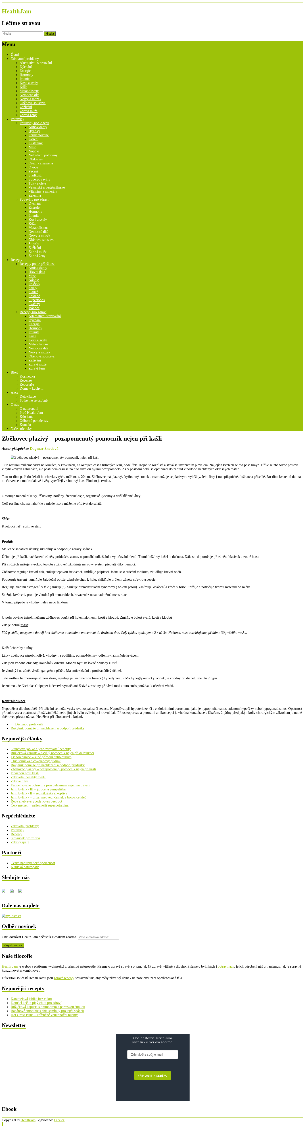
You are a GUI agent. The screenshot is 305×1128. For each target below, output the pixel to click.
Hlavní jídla (37, 272)
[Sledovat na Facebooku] (5, 892)
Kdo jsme (26, 416)
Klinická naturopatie (25, 867)
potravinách (226, 966)
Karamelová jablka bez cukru (31, 999)
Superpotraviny (39, 179)
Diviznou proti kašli (27, 724)
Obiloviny (36, 159)
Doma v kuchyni (31, 388)
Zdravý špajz (20, 842)
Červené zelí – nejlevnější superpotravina (40, 805)
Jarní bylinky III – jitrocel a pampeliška (38, 789)
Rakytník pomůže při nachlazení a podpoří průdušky (50, 728)
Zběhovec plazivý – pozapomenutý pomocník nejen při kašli (53, 769)
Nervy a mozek (30, 99)
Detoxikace (28, 396)
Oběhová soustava (33, 103)
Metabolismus (29, 91)
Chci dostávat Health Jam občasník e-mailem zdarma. (40, 937)
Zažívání (26, 107)
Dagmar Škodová (44, 448)
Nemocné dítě (29, 95)
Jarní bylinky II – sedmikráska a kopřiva (39, 793)
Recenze (26, 380)
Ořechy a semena (41, 163)
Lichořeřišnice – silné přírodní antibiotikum (41, 757)
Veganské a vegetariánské (47, 187)
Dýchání (26, 67)
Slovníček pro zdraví (25, 838)
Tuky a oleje (37, 183)
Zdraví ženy (28, 115)
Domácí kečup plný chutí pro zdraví (36, 1003)
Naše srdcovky (21, 429)
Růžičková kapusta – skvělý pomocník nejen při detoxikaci (52, 753)
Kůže (23, 87)
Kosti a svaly (29, 83)
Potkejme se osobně (34, 400)
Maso (32, 147)
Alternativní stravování (36, 63)
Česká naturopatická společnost (33, 863)
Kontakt (25, 424)
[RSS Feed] (13, 892)
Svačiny (34, 304)
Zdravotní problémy (25, 59)
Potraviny (17, 119)
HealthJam (16, 11)
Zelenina (35, 195)
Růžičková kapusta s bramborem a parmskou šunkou (48, 1007)
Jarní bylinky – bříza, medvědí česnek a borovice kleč (48, 797)
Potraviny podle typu (34, 123)
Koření (33, 139)
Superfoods (37, 300)
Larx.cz (59, 1120)
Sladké (33, 292)
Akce (14, 392)
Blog (14, 372)
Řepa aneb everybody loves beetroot (36, 801)
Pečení (33, 171)
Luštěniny (36, 143)
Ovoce (33, 167)
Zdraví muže (29, 111)
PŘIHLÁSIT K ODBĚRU (152, 1075)
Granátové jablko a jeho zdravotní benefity (41, 749)
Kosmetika (27, 376)
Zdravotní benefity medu (28, 777)
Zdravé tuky (19, 781)
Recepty (16, 260)
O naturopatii (29, 408)
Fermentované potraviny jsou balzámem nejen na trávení (50, 785)
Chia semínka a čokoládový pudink (36, 761)
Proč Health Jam (31, 412)
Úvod (15, 55)
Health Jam (10, 966)
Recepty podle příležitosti (37, 264)
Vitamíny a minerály (43, 191)
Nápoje (34, 151)
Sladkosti (35, 175)
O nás (15, 404)
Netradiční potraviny (43, 155)
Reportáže (27, 384)
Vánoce (34, 308)
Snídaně (34, 296)
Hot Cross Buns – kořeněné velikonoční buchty (44, 1015)
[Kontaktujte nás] (21, 892)
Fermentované (39, 135)
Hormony (26, 75)
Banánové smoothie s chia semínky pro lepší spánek (47, 1011)
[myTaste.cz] (11, 916)
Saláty (33, 288)
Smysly (34, 244)
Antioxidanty (38, 127)
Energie (25, 71)
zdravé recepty (64, 978)
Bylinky (34, 131)
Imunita (25, 79)
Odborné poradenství (34, 420)
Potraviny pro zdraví (34, 199)
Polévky (34, 284)
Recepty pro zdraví (33, 312)
